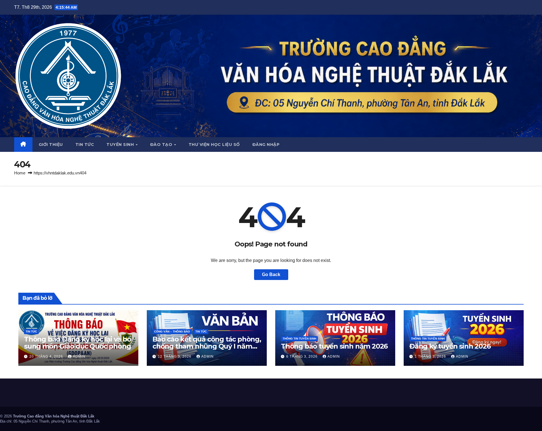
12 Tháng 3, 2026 (175, 356)
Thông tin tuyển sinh (299, 338)
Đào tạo (162, 144)
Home (19, 172)
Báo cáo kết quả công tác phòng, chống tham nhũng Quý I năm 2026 (206, 346)
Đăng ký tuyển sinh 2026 (449, 346)
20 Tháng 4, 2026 (46, 356)
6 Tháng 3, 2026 (302, 356)
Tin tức (84, 144)
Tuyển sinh (120, 144)
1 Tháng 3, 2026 (431, 356)
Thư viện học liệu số (214, 144)
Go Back (271, 274)
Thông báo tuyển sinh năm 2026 (334, 346)
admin (79, 356)
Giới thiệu (51, 144)
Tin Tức (31, 331)
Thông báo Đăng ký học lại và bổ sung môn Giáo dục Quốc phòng (77, 342)
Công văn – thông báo (172, 331)
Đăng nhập (266, 144)
